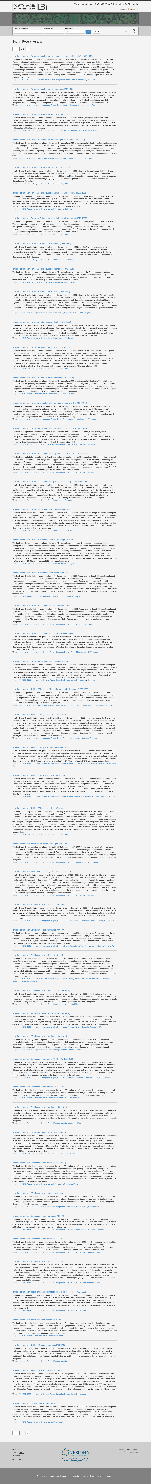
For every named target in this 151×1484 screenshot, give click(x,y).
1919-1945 (31, 105)
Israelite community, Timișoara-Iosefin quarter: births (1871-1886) (41, 167)
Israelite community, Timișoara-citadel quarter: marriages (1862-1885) (43, 633)
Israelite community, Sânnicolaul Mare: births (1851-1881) (37, 1238)
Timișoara (91, 79)
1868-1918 (31, 79)
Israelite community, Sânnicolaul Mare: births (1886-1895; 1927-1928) (43, 1058)
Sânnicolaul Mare (96, 920)
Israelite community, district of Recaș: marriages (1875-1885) (39, 1344)
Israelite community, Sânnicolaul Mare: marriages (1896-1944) (39, 929)
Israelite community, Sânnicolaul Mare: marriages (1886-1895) (39, 1036)
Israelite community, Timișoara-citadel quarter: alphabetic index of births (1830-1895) (49, 453)
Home (76, 4)
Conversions (90, 978)
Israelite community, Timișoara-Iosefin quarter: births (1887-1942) (41, 114)
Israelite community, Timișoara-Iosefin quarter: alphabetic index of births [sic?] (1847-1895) (52, 55)
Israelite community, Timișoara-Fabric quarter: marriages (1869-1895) (43, 377)
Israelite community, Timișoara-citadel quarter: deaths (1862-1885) (41, 605)
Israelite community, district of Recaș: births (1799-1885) (37, 1370)
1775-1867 (22, 79)
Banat (73, 79)
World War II (92, 130)
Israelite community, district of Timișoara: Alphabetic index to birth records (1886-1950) (50, 689)
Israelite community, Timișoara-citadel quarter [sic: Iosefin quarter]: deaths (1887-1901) (50, 481)
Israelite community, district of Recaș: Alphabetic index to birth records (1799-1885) (49, 1291)
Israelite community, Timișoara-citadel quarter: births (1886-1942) (41, 572)
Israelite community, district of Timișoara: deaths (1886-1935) (39, 714)
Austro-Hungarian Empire (60, 79)
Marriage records (84, 105)
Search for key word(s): (21, 28)
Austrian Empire (42, 79)
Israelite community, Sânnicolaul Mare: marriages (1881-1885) (39, 1106)
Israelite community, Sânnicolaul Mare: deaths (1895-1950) (38, 904)
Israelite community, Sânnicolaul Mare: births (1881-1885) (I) (39, 1162)
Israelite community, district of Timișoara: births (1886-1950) (38, 775)
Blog (136, 4)
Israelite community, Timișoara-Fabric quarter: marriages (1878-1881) (43, 268)
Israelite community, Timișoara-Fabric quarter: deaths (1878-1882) (41, 243)
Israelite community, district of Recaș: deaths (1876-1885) (37, 1319)
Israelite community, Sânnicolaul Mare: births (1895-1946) (37, 954)
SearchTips (125, 30)
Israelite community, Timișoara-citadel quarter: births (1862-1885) (41, 661)
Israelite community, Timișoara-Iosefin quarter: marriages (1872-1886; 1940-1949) (48, 139)
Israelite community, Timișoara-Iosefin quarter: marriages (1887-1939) (43, 88)
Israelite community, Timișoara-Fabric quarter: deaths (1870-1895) (41, 321)
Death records (58, 259)
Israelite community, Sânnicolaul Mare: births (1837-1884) (37, 1261)
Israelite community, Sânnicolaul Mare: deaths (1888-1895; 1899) (41, 990)
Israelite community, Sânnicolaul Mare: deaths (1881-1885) (38, 1086)
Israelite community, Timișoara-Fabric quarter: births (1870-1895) (41, 347)
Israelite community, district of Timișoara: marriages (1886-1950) (40, 747)
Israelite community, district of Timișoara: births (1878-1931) (38, 808)
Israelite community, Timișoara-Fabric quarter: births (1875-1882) (41, 291)
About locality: (48, 28)
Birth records (81, 79)
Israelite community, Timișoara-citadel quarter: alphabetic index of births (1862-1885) (49, 428)
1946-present (41, 158)
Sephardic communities (73, 312)
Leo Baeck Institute (130, 1449)
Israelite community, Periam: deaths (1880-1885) (33, 1403)
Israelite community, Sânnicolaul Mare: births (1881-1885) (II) (39, 1132)
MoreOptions (135, 30)
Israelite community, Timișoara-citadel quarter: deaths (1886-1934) (41, 509)
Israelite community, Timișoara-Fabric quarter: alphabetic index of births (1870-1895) (49, 218)
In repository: (69, 28)
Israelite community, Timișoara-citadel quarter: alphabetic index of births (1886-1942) (49, 402)
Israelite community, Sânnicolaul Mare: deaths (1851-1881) (38, 1193)
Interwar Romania (70, 105)
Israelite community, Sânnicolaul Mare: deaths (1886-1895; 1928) (41, 1013)
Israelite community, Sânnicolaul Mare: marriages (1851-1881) (39, 1215)
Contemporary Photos (108, 4)
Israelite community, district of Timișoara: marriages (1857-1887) (40, 843)
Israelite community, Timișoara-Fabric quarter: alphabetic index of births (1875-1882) (49, 192)
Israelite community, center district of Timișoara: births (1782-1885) (41, 871)
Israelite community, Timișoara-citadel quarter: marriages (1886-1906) (43, 539)
